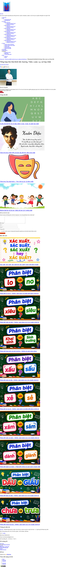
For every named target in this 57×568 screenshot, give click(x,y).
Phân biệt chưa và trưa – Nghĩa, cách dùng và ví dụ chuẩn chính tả (20, 524)
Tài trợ (1, 548)
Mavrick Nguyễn (6, 544)
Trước (1, 91)
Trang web (2, 229)
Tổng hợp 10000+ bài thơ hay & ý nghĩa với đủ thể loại (15, 59)
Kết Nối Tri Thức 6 (10, 24)
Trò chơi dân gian (7, 54)
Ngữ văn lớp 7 (7, 25)
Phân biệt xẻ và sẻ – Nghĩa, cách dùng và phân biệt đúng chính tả (19, 409)
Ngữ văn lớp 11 (7, 37)
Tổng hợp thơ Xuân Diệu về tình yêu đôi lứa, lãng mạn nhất (17, 152)
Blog (3, 55)
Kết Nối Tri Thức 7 (10, 27)
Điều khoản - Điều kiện (4, 546)
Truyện (3, 43)
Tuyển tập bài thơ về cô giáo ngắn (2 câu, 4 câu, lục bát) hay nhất (19, 123)
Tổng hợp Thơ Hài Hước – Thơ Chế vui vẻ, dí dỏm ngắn (16, 181)
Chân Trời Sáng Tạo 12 (11, 41)
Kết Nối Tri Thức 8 (10, 30)
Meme (5, 57)
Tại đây (3, 533)
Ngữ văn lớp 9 (7, 31)
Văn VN (1, 13)
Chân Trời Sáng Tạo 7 (11, 26)
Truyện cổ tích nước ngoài (9, 45)
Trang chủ (4, 17)
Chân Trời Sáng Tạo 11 (11, 38)
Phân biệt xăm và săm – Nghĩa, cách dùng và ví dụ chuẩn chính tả (19, 438)
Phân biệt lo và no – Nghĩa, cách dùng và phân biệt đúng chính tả (19, 293)
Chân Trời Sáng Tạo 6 (11, 23)
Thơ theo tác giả (7, 19)
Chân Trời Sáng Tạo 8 (11, 29)
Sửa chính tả (4, 50)
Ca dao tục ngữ (7, 52)
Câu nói (6, 56)
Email (1, 227)
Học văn (4, 21)
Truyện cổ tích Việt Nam (9, 44)
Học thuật (4, 49)
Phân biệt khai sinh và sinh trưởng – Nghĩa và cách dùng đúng (18, 351)
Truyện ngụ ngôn (7, 48)
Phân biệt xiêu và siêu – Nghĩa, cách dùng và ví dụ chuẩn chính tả (19, 322)
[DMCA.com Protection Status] (3, 566)
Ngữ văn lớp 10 (7, 34)
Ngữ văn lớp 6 (7, 22)
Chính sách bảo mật (4, 547)
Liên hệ (1, 545)
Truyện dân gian (7, 47)
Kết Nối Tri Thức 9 (10, 33)
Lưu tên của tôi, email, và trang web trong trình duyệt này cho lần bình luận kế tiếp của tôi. (19, 231)
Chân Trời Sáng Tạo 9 (11, 32)
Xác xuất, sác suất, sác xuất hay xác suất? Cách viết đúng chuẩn (19, 264)
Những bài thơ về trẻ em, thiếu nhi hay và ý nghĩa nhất (16, 210)
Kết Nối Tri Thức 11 (10, 39)
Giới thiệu (2, 543)
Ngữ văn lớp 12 (7, 40)
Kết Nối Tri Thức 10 (10, 36)
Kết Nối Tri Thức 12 (10, 42)
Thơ (3, 18)
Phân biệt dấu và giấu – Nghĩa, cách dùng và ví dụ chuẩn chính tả (19, 495)
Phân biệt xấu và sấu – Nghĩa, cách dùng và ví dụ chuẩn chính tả (19, 380)
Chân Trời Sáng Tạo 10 (11, 35)
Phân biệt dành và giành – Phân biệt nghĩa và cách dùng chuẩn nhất (20, 466)
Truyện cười (6, 46)
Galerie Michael (3, 549)
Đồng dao (6, 53)
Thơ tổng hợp (7, 20)
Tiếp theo (2, 92)
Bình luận (2, 223)
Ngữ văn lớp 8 (7, 28)
